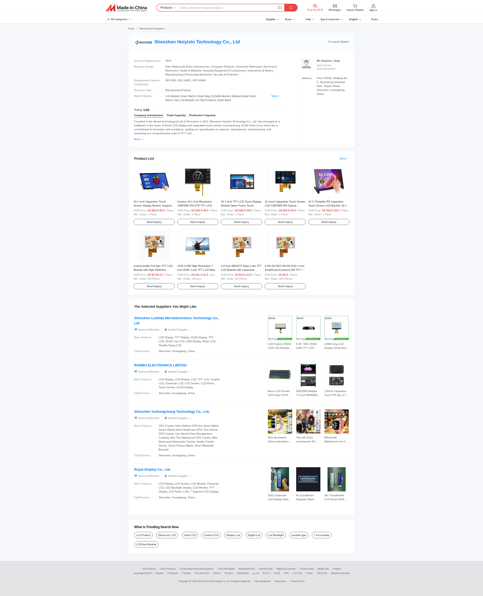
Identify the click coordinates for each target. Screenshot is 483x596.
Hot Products (149, 568)
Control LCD (211, 535)
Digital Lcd (254, 535)
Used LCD (190, 535)
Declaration (280, 581)
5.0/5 (146, 109)
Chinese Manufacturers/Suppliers (197, 568)
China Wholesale (226, 568)
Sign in (373, 10)
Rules (374, 19)
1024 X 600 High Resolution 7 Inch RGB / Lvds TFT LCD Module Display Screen (197, 269)
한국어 (266, 573)
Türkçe (309, 573)
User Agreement (263, 581)
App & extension (330, 19)
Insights (337, 568)
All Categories (119, 19)
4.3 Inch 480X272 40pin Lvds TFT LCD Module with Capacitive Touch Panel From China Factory (241, 269)
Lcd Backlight (276, 535)
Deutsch (229, 573)
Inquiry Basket (338, 41)
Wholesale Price (247, 568)
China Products (168, 568)
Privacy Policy (297, 581)
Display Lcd (233, 535)
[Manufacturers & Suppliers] (126, 8)
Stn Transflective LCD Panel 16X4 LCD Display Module (336, 499)
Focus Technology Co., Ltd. (217, 581)
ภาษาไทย (297, 573)
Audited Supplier (180, 329)
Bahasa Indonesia (340, 573)
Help (308, 19)
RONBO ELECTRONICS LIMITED (160, 365)
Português (173, 573)
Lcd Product (143, 535)
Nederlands (243, 573)
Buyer (288, 19)
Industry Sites (266, 568)
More (274, 95)
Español (159, 573)
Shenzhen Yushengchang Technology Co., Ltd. (172, 411)
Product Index (307, 568)
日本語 (277, 573)
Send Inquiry (154, 221)
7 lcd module (321, 535)
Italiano (217, 573)
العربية (256, 573)
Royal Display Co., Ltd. (152, 469)
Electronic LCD (167, 535)
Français (186, 573)
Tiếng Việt (322, 573)
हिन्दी (286, 573)
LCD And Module (146, 544)
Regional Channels (286, 568)
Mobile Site (323, 568)
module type (298, 535)
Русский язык (202, 573)
